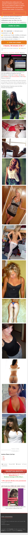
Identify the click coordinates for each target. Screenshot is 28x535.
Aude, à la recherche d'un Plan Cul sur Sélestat (11, 385)
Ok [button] (14, 13)
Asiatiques (6, 76)
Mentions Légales (5, 524)
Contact (3, 522)
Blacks (22, 75)
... (21, 93)
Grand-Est (11, 53)
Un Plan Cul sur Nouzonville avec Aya (9, 121)
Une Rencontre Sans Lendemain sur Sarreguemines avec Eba (13, 187)
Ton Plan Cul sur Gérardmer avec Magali (10, 140)
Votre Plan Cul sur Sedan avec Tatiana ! (10, 415)
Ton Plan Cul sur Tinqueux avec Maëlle (9, 300)
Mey (4, 458)
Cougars (16, 75)
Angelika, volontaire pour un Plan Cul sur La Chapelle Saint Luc (14, 325)
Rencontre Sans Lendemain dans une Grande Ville (13, 521)
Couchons (5, 464)
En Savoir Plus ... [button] (19, 9)
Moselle (17, 53)
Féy (4, 459)
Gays (24, 76)
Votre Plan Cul (4, 53)
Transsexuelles (15, 76)
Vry (3, 456)
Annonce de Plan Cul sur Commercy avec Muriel (11, 226)
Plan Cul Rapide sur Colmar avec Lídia (9, 91)
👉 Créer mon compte (14, 42)
